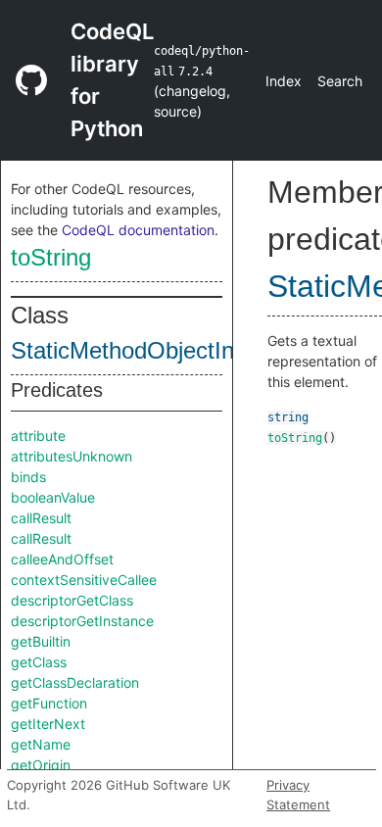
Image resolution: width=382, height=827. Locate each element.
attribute (38, 435)
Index (283, 81)
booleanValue (53, 497)
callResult (41, 518)
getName (41, 744)
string (288, 417)
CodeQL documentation (138, 229)
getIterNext (48, 723)
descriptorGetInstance (82, 620)
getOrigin (41, 764)
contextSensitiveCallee (84, 579)
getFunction (49, 703)
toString (51, 257)
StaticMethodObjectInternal (151, 350)
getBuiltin (41, 641)
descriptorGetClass (72, 600)
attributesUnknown (71, 456)
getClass (39, 662)
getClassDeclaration (75, 682)
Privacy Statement (298, 794)
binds (28, 476)
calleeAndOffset (62, 559)
